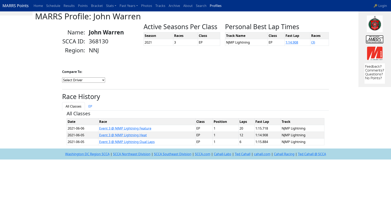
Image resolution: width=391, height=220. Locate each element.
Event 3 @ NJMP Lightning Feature (125, 128)
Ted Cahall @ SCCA (312, 154)
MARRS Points (15, 5)
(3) (313, 42)
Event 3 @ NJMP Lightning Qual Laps (127, 142)
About (188, 5)
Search (201, 5)
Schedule (53, 5)
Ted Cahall (242, 154)
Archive (174, 5)
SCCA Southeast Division (172, 154)
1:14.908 (292, 42)
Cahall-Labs (222, 154)
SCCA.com (202, 154)
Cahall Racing (284, 154)
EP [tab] (90, 106)
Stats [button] (110, 5)
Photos (146, 5)
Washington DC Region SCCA (87, 154)
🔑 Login (380, 5)
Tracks (160, 5)
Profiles (216, 5)
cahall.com (262, 154)
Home (38, 5)
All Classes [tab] (73, 106)
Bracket (97, 5)
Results (69, 5)
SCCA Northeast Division (131, 154)
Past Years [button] (127, 5)
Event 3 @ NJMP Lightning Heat (123, 135)
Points (83, 5)
